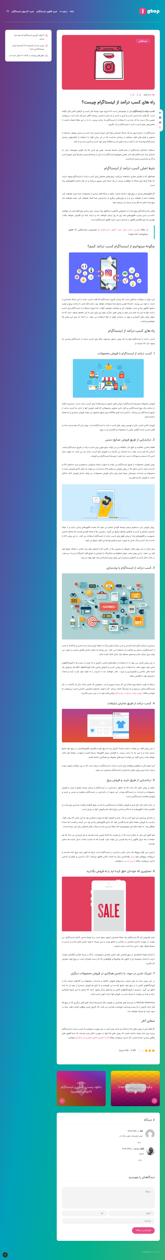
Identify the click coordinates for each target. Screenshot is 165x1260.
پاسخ (139, 1142)
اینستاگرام (143, 41)
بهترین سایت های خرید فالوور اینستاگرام (120, 230)
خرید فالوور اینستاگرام (47, 11)
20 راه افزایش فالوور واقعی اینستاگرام (93, 1038)
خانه (72, 11)
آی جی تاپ (146, 1252)
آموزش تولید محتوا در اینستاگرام (128, 693)
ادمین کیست (129, 861)
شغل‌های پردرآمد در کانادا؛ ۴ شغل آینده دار (26, 55)
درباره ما (63, 11)
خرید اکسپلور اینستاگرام (23, 11)
